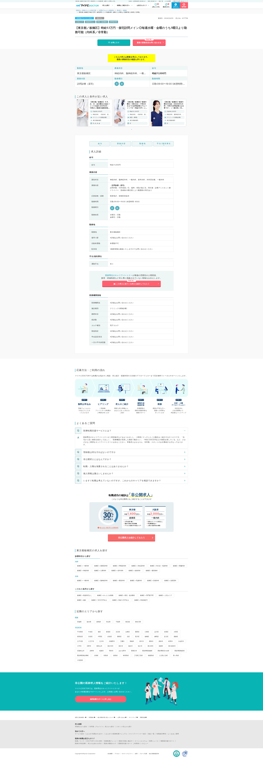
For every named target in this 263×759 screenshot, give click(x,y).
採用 (136, 753)
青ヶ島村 (176, 655)
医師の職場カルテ (110, 743)
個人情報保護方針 (154, 753)
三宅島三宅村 (138, 655)
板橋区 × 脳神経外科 (101, 580)
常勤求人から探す (81, 726)
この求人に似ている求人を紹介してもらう (132, 284)
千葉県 (118, 622)
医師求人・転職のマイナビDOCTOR (86, 10)
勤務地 (142, 143)
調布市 (161, 641)
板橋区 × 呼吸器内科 (119, 566)
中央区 (90, 632)
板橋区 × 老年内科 (117, 570)
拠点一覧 (161, 1)
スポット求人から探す (124, 726)
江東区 (147, 632)
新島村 (115, 655)
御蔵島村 (151, 655)
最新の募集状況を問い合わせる (149, 42)
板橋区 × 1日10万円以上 (99, 600)
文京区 (118, 632)
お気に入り (115, 42)
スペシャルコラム (141, 741)
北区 (128, 636)
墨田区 (137, 632)
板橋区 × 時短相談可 (141, 600)
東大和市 (150, 646)
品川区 (156, 632)
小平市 (79, 646)
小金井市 (181, 641)
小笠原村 (80, 660)
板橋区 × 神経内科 (83, 570)
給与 (100, 143)
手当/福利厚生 (164, 143)
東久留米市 (172, 646)
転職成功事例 (161, 734)
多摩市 (92, 651)
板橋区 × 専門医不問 (146, 595)
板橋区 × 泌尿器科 (170, 580)
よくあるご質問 (173, 734)
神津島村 (126, 655)
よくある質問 (168, 1)
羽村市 (111, 651)
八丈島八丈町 (163, 655)
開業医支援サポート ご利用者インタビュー (133, 743)
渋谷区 (90, 636)
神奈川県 (138, 622)
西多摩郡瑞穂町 (147, 651)
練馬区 (156, 636)
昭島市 (151, 641)
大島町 (96, 655)
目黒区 (166, 632)
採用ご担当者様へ (80, 717)
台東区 (127, 632)
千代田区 (80, 632)
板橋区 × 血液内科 (134, 570)
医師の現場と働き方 (126, 741)
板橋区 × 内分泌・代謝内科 (159, 566)
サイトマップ (132, 717)
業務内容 (121, 143)
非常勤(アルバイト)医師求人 (106, 10)
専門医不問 (113, 22)
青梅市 (132, 641)
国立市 (121, 646)
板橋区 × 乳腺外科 (136, 580)
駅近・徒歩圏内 (102, 22)
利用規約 (91, 717)
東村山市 (99, 646)
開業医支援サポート (168, 741)
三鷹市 (122, 641)
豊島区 (119, 636)
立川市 (101, 641)
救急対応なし (90, 22)
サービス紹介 (79, 734)
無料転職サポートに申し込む (100, 699)
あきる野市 (122, 651)
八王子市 (91, 641)
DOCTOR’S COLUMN (94, 741)
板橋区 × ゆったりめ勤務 (105, 595)
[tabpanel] (94, 112)
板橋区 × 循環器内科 (101, 566)
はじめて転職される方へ (94, 734)
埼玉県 (108, 622)
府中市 (141, 641)
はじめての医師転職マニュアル (116, 734)
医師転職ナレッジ (110, 741)
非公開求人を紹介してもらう (131, 537)
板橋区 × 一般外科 (83, 580)
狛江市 (140, 646)
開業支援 (142, 717)
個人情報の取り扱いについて (106, 717)
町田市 (170, 641)
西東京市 (134, 651)
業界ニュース (154, 741)
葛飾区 (176, 636)
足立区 (166, 636)
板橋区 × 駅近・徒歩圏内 (127, 595)
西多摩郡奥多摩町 (83, 655)
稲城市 (101, 651)
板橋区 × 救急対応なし (84, 595)
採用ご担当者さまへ (152, 1)
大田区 (176, 632)
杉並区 (110, 636)
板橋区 (125, 10)
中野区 (100, 636)
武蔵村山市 (80, 651)
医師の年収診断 (80, 743)
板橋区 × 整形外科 (119, 580)
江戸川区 (80, 641)
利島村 (106, 655)
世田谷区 (80, 636)
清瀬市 (161, 646)
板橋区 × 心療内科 (100, 570)
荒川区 (137, 636)
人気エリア (79, 22)
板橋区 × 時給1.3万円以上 (120, 600)
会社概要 (110, 753)
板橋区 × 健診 (81, 600)
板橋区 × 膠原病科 (152, 570)
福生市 (130, 646)
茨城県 (79, 622)
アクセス (117, 753)
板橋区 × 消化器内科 (138, 566)
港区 (99, 632)
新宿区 (108, 632)
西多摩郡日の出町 (163, 651)
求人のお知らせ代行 (95, 743)
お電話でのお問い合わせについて (180, 1)
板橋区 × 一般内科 (83, 566)
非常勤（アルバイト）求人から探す (101, 726)
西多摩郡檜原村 (180, 651)
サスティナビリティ (127, 753)
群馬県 (98, 622)
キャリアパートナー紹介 (137, 734)
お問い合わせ (121, 717)
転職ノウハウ (79, 741)
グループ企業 (143, 753)
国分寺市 (110, 646)
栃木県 (89, 622)
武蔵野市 (112, 641)
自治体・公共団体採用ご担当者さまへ (137, 1)
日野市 (89, 646)
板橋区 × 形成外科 (153, 580)
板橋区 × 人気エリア (165, 595)
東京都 (119, 10)
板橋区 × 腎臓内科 (179, 566)
